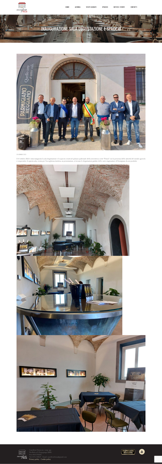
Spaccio (105, 7)
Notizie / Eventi (119, 7)
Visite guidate (91, 7)
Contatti (134, 7)
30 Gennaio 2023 (21, 154)
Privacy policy (34, 459)
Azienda (77, 7)
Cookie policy (46, 459)
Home (67, 7)
